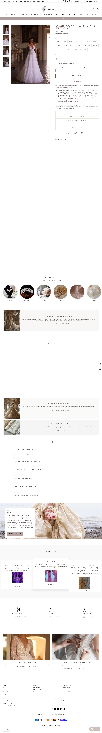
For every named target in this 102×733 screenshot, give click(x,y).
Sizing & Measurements (77, 120)
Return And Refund (67, 685)
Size (56, 38)
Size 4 (70, 41)
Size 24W (59, 50)
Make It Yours (77, 113)
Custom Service (91, 15)
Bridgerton (24, 15)
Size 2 (64, 41)
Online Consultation (28, 1)
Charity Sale (35, 694)
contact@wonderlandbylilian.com (12, 701)
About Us (5, 683)
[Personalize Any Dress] (26, 647)
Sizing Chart (35, 685)
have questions (77, 128)
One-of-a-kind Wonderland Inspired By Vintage (51, 725)
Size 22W (95, 46)
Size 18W (80, 46)
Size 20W (87, 46)
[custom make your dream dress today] (75, 647)
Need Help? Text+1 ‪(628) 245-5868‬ (40, 1)
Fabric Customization (77, 116)
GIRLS (57, 15)
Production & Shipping (77, 124)
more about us (15, 534)
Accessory (72, 15)
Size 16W (72, 46)
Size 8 (82, 41)
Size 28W (74, 50)
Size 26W (67, 50)
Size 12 (95, 41)
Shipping (57, 33)
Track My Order (18, 1)
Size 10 (88, 41)
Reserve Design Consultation (75, 668)
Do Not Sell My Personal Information (70, 692)
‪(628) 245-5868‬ (9, 703)
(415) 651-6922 (11, 706)
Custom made (83, 50)
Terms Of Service (66, 687)
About (4, 1)
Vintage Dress (35, 15)
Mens (63, 15)
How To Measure (36, 687)
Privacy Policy (65, 690)
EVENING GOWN (48, 15)
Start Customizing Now (27, 670)
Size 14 (58, 46)
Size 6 (76, 41)
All (6, 15)
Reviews (8, 1)
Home (80, 15)
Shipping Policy (66, 683)
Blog (4, 690)
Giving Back (5, 694)
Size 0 (58, 41)
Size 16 (65, 46)
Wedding (14, 15)
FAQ (13, 1)
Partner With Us (6, 692)
